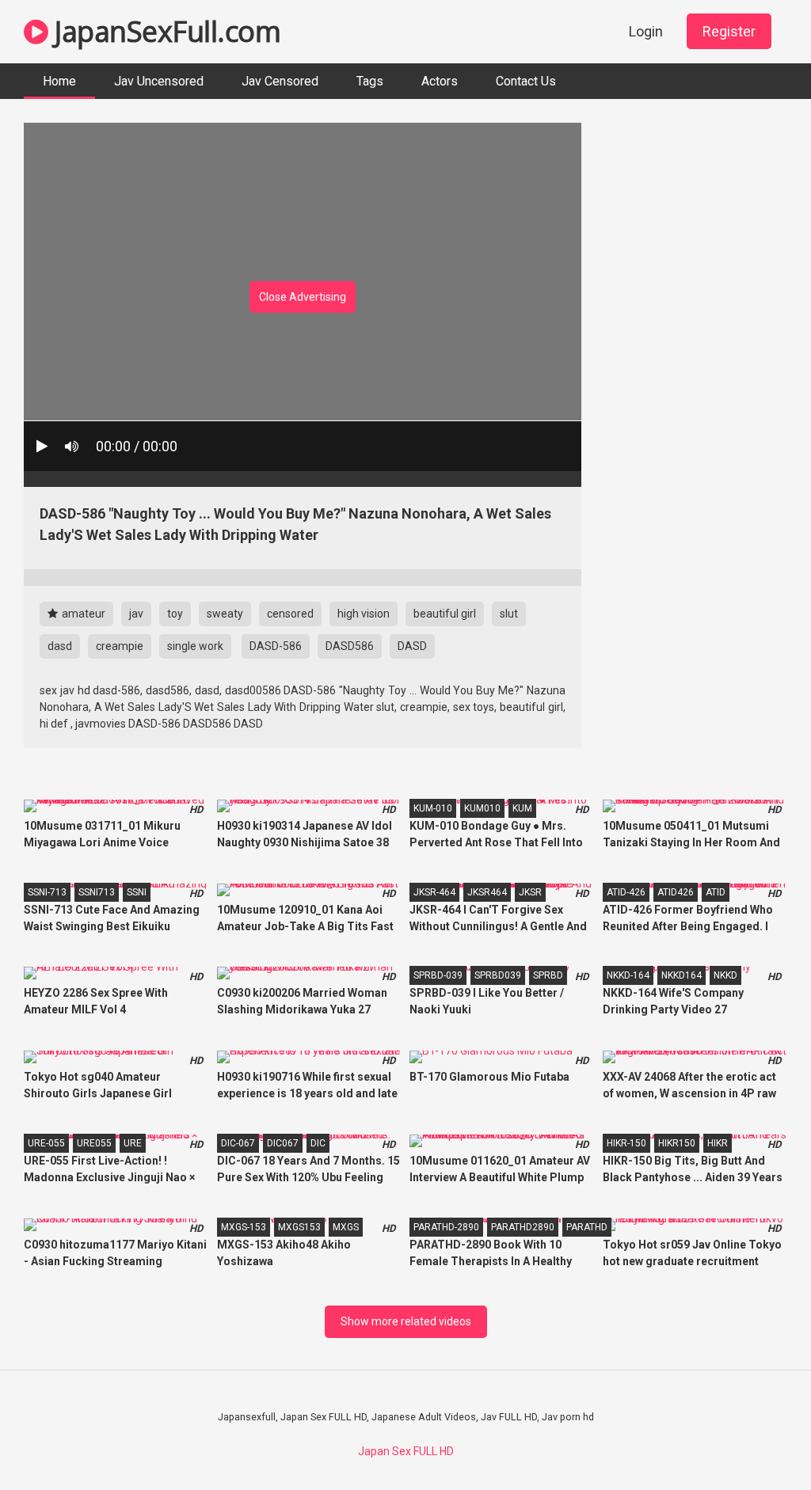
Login (646, 31)
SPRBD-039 (438, 975)
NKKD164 (681, 975)
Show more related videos (406, 1321)
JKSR (530, 892)
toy (175, 613)
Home (59, 81)
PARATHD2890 (522, 1227)
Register (729, 31)
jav (136, 613)
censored (290, 613)
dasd (60, 646)
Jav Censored (280, 81)
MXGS (346, 1227)
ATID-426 (626, 892)
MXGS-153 (243, 1227)
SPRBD (548, 975)
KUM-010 (432, 808)
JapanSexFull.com (164, 31)
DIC (318, 1143)
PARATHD (586, 1227)
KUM (522, 808)
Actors (439, 81)
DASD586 (350, 646)
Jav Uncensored (159, 81)
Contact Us (526, 81)
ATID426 (675, 892)
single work (195, 646)
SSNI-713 (47, 892)
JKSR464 (487, 892)
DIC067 (283, 1143)
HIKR (717, 1143)
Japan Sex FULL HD (406, 1451)
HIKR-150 (626, 1143)
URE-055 (46, 1143)
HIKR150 (676, 1143)
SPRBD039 (497, 975)
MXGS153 (299, 1227)
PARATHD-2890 (446, 1227)
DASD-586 (275, 646)
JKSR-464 (434, 892)
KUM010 (482, 808)
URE (133, 1143)
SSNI (137, 892)
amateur (82, 613)
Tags (369, 81)
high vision (363, 613)
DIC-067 (238, 1143)
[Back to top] (758, 1442)
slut (509, 613)
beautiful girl (444, 613)
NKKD (725, 975)
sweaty (225, 613)
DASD (412, 646)
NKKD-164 (628, 975)
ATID (715, 892)
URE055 (94, 1143)
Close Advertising (302, 297)
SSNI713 (96, 892)
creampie (119, 646)
